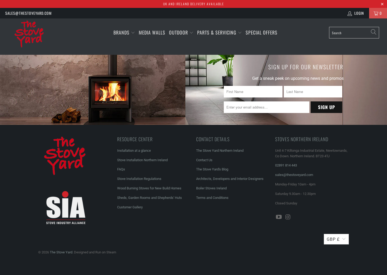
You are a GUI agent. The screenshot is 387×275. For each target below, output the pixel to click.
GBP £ (333, 239)
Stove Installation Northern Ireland (142, 160)
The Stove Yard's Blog (212, 169)
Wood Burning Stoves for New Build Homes (149, 188)
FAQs (121, 169)
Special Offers (261, 32)
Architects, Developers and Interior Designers (230, 179)
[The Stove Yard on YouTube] (279, 217)
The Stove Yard (61, 252)
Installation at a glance (134, 151)
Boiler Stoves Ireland (211, 188)
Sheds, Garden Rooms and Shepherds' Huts (149, 198)
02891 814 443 (286, 165)
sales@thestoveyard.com (28, 13)
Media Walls (152, 32)
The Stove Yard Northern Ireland (220, 151)
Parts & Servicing (217, 32)
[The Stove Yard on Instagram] (288, 217)
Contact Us (204, 160)
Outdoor (178, 32)
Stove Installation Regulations (139, 179)
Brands (121, 32)
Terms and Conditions (212, 198)
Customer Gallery (130, 207)
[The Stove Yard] (33, 36)
